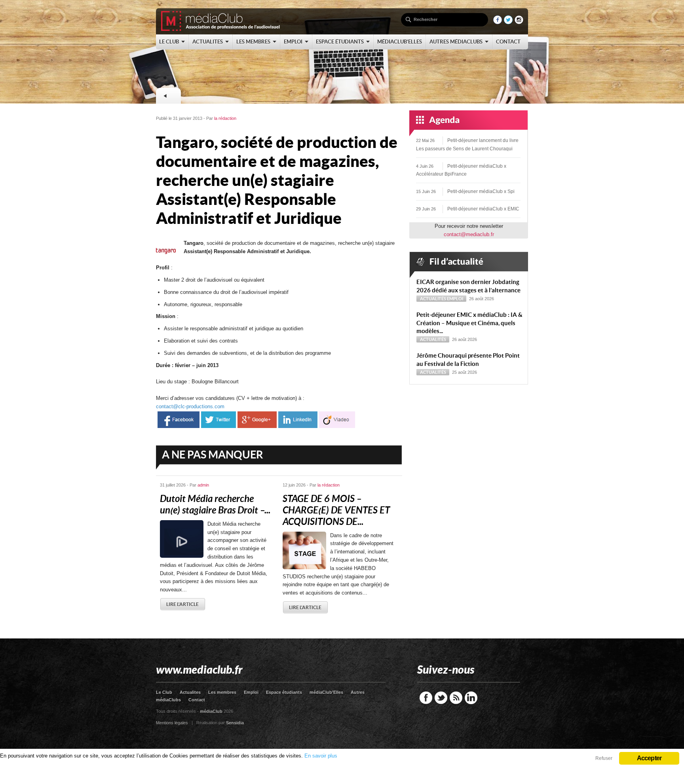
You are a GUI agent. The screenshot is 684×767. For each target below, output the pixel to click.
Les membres (222, 692)
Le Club (164, 692)
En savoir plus (320, 756)
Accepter (649, 758)
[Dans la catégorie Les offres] (168, 96)
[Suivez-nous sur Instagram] (519, 22)
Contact (196, 699)
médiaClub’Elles (326, 692)
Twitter (441, 697)
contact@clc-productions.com (190, 406)
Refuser (603, 758)
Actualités (433, 298)
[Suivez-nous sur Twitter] (508, 22)
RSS (456, 697)
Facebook (426, 697)
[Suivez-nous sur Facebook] (497, 22)
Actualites (190, 692)
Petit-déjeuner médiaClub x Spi (481, 191)
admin (203, 485)
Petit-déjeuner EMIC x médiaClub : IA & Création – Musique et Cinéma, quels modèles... (469, 323)
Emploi (455, 298)
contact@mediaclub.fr (469, 234)
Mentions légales (172, 722)
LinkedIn (471, 697)
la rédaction (225, 118)
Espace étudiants (284, 692)
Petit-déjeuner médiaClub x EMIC (483, 209)
